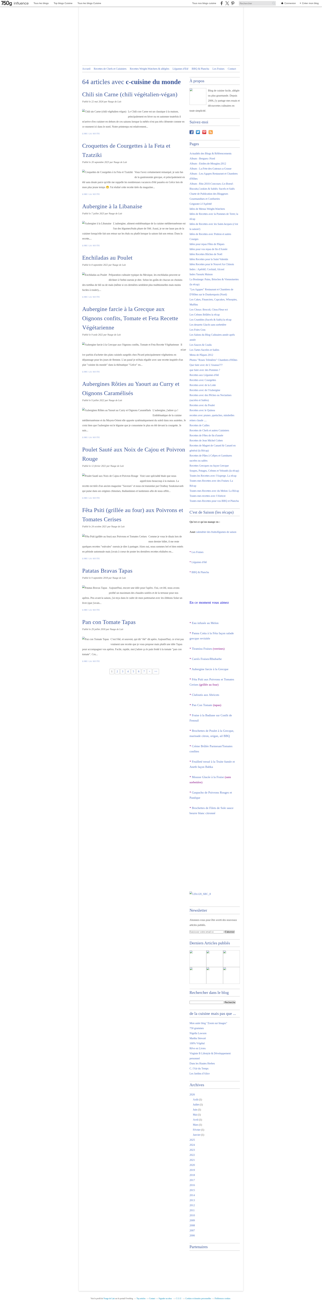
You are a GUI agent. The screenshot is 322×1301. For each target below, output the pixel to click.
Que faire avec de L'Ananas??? (206, 365)
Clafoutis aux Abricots (205, 694)
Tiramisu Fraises (202, 648)
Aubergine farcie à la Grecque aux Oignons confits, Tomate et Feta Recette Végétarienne (130, 318)
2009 (192, 1220)
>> (155, 671)
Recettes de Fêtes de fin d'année (206, 435)
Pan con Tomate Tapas (109, 622)
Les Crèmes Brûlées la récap (205, 314)
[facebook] (222, 3)
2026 (192, 1094)
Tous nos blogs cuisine (204, 3)
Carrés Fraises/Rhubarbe (207, 659)
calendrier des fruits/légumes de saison (216, 532)
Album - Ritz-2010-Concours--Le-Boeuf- (211, 183)
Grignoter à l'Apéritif (201, 203)
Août (195, 1099)
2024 (192, 1144)
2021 (192, 1160)
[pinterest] (233, 3)
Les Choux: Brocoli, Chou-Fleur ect (209, 309)
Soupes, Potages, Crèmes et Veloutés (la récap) (214, 470)
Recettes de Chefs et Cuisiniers (110, 68)
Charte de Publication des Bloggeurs (209, 193)
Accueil (86, 68)
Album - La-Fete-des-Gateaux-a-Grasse (210, 168)
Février (196, 1129)
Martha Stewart (198, 1038)
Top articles (141, 1298)
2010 (192, 1215)
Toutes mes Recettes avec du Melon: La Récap (214, 490)
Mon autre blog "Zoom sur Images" (208, 1023)
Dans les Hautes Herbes (202, 1063)
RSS (211, 132)
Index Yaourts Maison (201, 274)
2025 (192, 1139)
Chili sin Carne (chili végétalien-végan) (129, 94)
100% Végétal (197, 1043)
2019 (192, 1170)
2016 (192, 1185)
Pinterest (204, 132)
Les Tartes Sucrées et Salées (204, 349)
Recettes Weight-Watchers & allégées (149, 68)
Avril (195, 1119)
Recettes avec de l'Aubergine (205, 390)
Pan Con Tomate (202, 705)
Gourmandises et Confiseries (205, 198)
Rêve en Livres (198, 1048)
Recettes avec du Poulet (202, 405)
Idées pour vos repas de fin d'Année (208, 249)
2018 (192, 1175)
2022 (192, 1154)
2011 (192, 1210)
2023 (192, 1149)
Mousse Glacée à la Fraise (208, 777)
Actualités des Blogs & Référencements (210, 153)
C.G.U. (179, 1298)
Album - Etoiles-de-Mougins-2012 (208, 163)
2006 (192, 1235)
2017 (192, 1180)
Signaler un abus (165, 1298)
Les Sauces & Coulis (201, 344)
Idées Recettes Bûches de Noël (206, 254)
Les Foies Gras (197, 329)
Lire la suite (91, 134)
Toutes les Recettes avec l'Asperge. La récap (213, 475)
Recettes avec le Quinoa (202, 410)
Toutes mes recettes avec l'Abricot (207, 495)
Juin (195, 1109)
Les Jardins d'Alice (200, 1073)
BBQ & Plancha (200, 68)
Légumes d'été (199, 562)
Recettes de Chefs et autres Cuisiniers (209, 430)
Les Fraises (218, 68)
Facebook (192, 132)
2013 (192, 1200)
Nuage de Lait (109, 1298)
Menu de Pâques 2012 (201, 354)
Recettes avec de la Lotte (203, 385)
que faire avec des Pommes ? (205, 370)
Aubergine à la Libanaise (112, 206)
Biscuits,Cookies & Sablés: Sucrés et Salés (212, 188)
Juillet (196, 1104)
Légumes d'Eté (180, 68)
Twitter (198, 132)
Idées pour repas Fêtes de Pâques (207, 244)
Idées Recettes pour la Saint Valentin (209, 259)
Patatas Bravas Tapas (107, 570)
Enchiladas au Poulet (107, 257)
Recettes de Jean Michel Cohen (206, 440)
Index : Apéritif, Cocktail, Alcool (207, 269)
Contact (232, 68)
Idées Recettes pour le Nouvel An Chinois (212, 264)
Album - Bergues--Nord (202, 158)
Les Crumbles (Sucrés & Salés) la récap (210, 319)
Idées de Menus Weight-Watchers (207, 208)
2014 (192, 1195)
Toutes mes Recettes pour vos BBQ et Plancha (214, 500)
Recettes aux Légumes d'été (204, 375)
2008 (192, 1225)
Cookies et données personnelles (198, 1298)
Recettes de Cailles (199, 425)
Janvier (196, 1134)
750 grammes (197, 1028)
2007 (192, 1230)
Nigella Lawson (198, 1033)
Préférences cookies (222, 1298)
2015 (192, 1190)
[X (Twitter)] (227, 3)
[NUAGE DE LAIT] (198, 96)
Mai (195, 1114)
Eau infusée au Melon (205, 623)
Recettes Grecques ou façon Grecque (209, 465)
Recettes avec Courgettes (203, 380)
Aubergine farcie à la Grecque (210, 669)
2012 (192, 1205)
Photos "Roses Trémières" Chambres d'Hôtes (213, 359)
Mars (195, 1124)
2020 (192, 1165)
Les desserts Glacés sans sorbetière (208, 324)
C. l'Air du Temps (199, 1068)
